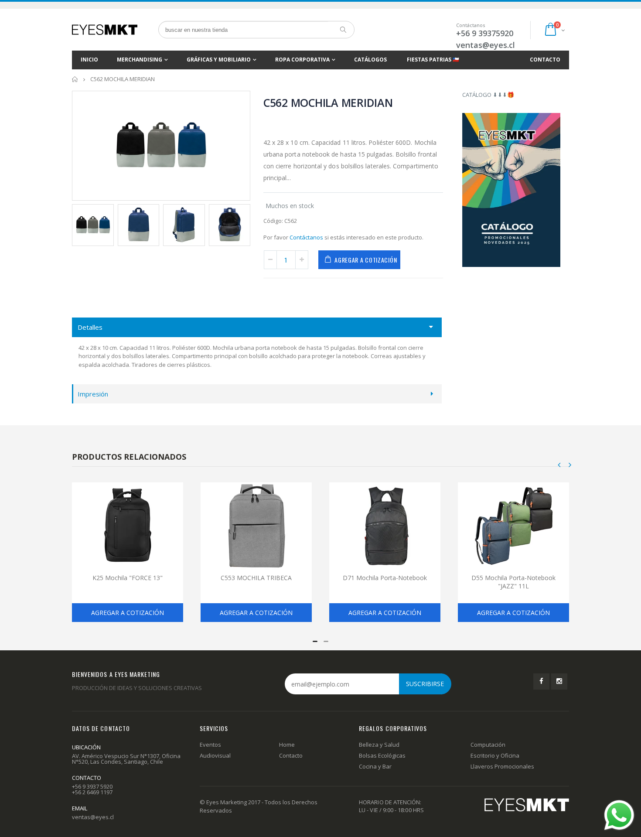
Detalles (90, 327)
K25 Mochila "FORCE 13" (127, 578)
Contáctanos (306, 237)
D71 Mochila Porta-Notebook (385, 578)
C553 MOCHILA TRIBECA (256, 578)
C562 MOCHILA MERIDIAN (328, 102)
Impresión (93, 393)
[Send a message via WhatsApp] (619, 815)
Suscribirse (425, 684)
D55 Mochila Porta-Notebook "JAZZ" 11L (513, 582)
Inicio (75, 79)
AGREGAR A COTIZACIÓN (365, 259)
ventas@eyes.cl (485, 45)
